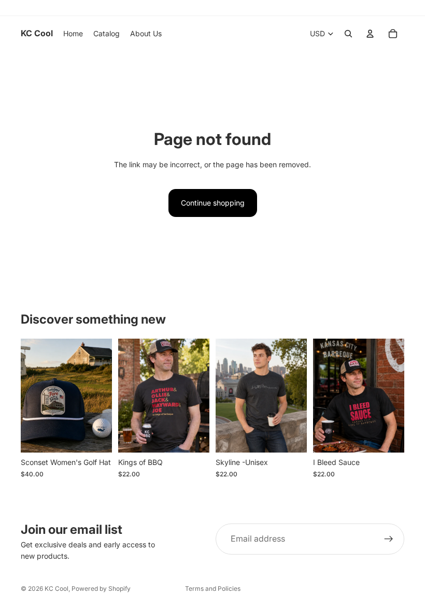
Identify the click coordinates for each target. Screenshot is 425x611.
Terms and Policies (212, 588)
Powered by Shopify (101, 588)
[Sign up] (389, 539)
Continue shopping (213, 202)
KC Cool (56, 588)
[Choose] (96, 436)
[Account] (370, 33)
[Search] (348, 33)
